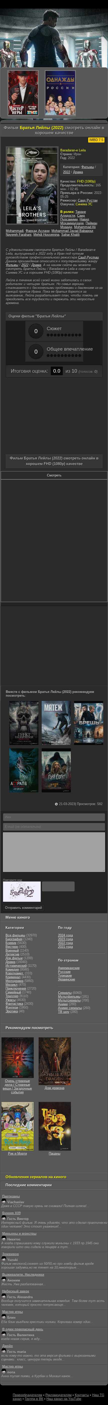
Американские (69, 968)
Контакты (82, 1395)
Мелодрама (14, 981)
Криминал (13, 977)
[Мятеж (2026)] (56, 744)
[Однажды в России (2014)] (60, 93)
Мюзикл (12, 985)
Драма (78, 172)
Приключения (16, 988)
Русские (64, 972)
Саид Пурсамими (72, 217)
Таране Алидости (73, 213)
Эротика (12, 1011)
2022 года (65, 943)
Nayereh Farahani (18, 234)
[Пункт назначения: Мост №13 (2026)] (23, 744)
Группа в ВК (34, 1399)
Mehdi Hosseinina (46, 234)
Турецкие (65, 975)
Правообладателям (27, 1395)
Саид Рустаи (87, 200)
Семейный (13, 992)
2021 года (65, 947)
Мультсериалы (69, 1000)
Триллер (12, 996)
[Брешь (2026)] (88, 744)
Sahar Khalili (70, 234)
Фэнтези (12, 1007)
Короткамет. (15, 973)
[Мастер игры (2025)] (23, 93)
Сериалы (65, 993)
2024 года (65, 935)
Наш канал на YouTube (63, 1399)
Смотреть (54, 475)
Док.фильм (14, 958)
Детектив (12, 954)
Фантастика (14, 1004)
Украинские (66, 979)
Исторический (16, 966)
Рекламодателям (58, 1395)
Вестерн (12, 947)
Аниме (63, 1004)
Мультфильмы (69, 996)
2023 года (65, 939)
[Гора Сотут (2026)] (56, 791)
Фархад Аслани (37, 231)
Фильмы (87, 167)
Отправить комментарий (23, 908)
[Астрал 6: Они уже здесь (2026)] (23, 791)
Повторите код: (12, 879)
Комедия (12, 969)
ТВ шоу (63, 1012)
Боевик (11, 943)
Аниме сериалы (70, 1008)
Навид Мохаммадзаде (74, 221)
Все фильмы (15, 935)
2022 (66, 172)
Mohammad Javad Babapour (72, 231)
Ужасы (11, 1000)
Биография (14, 939)
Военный (12, 950)
